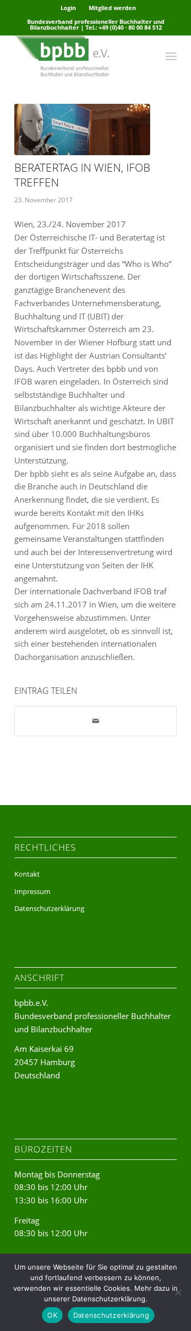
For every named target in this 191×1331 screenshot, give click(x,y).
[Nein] (177, 1292)
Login (68, 8)
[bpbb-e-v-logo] (79, 56)
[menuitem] (68, 8)
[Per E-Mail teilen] (95, 721)
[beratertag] (82, 129)
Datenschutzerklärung (49, 908)
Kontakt (27, 874)
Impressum (32, 891)
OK (52, 1315)
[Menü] (171, 56)
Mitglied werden (112, 8)
